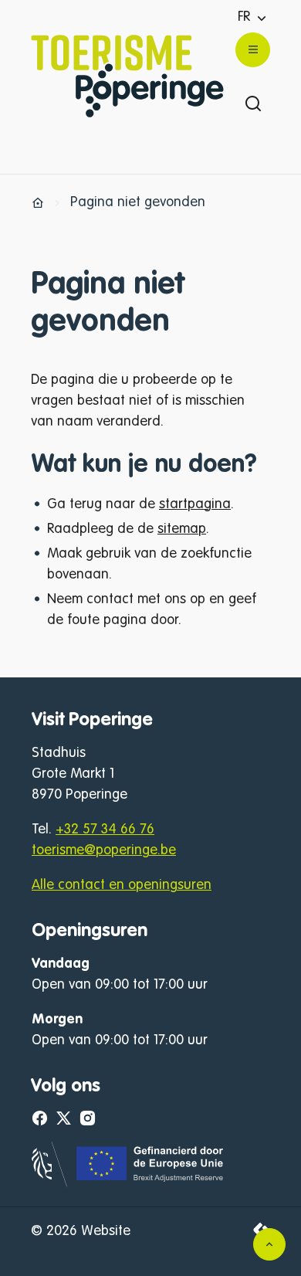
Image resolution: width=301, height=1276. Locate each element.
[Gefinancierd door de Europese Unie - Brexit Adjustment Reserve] (128, 1183)
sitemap (181, 529)
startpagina (195, 504)
